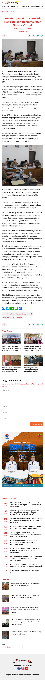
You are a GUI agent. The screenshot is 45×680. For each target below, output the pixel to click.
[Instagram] (22, 668)
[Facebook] (19, 668)
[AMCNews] (11, 2)
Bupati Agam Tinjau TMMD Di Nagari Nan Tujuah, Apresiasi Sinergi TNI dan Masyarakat (26, 550)
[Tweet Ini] (33, 35)
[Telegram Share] (37, 35)
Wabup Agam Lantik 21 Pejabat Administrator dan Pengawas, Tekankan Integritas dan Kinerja (25, 534)
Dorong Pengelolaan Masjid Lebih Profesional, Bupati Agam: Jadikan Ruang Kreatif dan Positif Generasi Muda (11, 348)
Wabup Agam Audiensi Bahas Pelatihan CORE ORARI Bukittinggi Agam (33, 348)
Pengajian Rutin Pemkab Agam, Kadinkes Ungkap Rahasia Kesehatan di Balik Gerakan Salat (26, 558)
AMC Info (29, 29)
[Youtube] (26, 668)
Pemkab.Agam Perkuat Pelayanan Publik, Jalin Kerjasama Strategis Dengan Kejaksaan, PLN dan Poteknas (26, 513)
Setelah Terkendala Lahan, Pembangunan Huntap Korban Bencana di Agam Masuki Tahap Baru (26, 520)
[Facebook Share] (29, 35)
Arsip (3, 644)
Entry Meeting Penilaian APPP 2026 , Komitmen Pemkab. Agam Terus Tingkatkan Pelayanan (24, 542)
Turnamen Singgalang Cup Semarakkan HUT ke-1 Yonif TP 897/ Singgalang (25, 527)
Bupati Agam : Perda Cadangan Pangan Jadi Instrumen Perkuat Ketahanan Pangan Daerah (33, 370)
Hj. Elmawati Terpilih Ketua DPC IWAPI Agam (24, 571)
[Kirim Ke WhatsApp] (41, 35)
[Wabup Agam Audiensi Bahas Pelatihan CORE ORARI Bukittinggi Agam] (33, 338)
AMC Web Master (18, 29)
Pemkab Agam (8, 318)
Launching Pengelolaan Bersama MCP (17, 314)
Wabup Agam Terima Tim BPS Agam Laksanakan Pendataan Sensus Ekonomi (26, 565)
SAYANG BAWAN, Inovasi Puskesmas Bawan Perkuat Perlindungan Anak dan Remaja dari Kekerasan (26, 505)
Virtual (19, 318)
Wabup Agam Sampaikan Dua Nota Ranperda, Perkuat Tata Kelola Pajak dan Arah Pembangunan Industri (11, 370)
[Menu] (3, 2)
